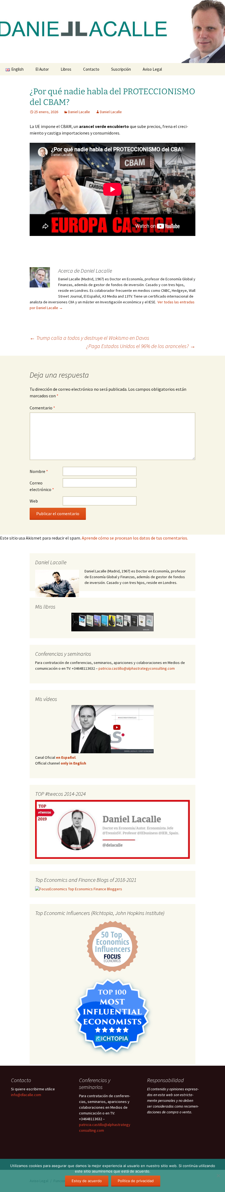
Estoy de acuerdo (87, 1181)
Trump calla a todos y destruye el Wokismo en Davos (89, 337)
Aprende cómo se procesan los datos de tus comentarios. (135, 538)
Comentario (42, 407)
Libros (66, 69)
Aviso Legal (152, 69)
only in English (73, 763)
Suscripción (121, 69)
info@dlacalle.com (26, 1094)
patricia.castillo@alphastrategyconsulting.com (137, 668)
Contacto (91, 69)
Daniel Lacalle (79, 111)
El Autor (42, 69)
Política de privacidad (136, 1181)
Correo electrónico (42, 486)
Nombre (39, 471)
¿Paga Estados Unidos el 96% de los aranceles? (140, 346)
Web (34, 501)
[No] (218, 1175)
